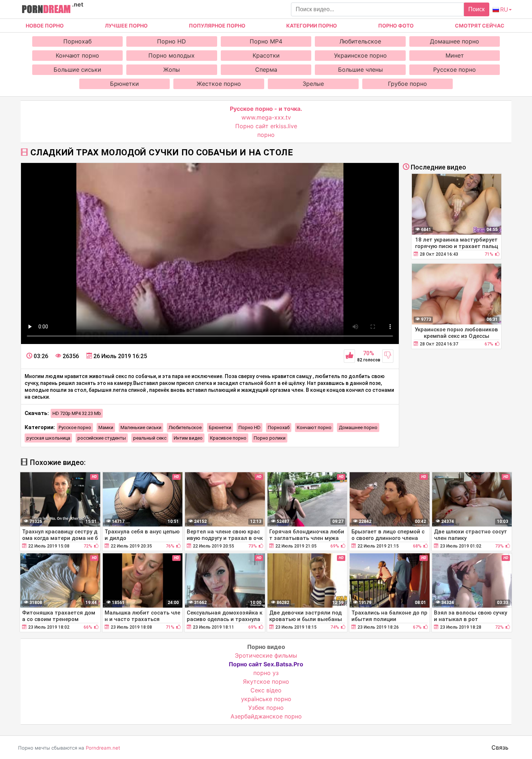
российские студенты (101, 438)
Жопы (171, 69)
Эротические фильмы (266, 655)
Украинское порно (360, 55)
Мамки (105, 427)
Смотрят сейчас (479, 25)
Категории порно (311, 25)
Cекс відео (266, 690)
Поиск (476, 9)
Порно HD (171, 41)
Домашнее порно (454, 41)
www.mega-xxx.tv (266, 117)
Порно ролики (270, 438)
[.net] (46, 10)
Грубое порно (407, 83)
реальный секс (149, 438)
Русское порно (454, 69)
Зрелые (313, 83)
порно (266, 134)
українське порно (266, 699)
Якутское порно (266, 681)
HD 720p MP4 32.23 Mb (76, 413)
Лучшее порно (126, 25)
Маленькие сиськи (141, 427)
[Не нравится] (387, 356)
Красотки (266, 55)
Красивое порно (228, 438)
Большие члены (360, 69)
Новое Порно (45, 25)
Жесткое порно (219, 83)
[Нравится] (349, 356)
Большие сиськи (77, 69)
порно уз (266, 672)
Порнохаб (77, 41)
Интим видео (188, 438)
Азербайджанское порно (266, 716)
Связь (499, 747)
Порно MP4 (266, 41)
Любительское (360, 41)
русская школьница (48, 438)
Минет (455, 55)
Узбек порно (266, 707)
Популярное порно (217, 25)
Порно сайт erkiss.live (266, 126)
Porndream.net (103, 748)
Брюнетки (124, 83)
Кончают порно (77, 55)
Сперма (266, 69)
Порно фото (396, 25)
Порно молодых (171, 55)
